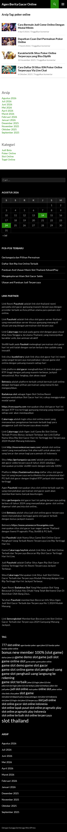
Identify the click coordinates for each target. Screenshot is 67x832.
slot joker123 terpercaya (28, 700)
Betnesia (6, 381)
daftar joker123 (8, 657)
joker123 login (33, 682)
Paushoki (19, 303)
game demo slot (26, 657)
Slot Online (8, 156)
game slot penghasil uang (44, 669)
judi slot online (19, 689)
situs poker (14, 693)
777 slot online (11, 645)
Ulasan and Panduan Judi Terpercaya (21, 282)
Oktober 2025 (9, 129)
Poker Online (9, 153)
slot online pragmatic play (45, 708)
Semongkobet (14, 618)
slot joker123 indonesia (47, 697)
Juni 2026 (7, 104)
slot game (27, 693)
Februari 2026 (9, 116)
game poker (31, 661)
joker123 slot (45, 682)
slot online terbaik (13, 715)
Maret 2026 (8, 113)
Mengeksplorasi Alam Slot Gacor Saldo (22, 276)
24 (6, 225)
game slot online (13, 669)
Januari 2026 (9, 120)
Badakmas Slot (22, 587)
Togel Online (8, 159)
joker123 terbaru (42, 686)
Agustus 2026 (9, 98)
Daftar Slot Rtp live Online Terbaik (20, 263)
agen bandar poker (28, 645)
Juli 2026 (7, 101)
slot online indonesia (35, 704)
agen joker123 (42, 645)
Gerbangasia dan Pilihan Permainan (21, 257)
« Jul (5, 235)
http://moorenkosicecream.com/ (24, 447)
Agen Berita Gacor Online (19, 4)
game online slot (13, 661)
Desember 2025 (10, 123)
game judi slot (48, 657)
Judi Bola (7, 150)
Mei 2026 (7, 107)
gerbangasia (13, 500)
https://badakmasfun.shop (26, 472)
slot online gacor (12, 704)
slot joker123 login (9, 700)
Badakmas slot (9, 394)
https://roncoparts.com (14, 406)
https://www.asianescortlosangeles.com (32, 525)
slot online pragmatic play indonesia (24, 711)
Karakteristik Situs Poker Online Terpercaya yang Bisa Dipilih (37, 54)
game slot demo (13, 665)
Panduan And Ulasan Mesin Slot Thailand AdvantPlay (30, 269)
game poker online (44, 661)
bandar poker (54, 645)
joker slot (54, 686)
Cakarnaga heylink (18, 550)
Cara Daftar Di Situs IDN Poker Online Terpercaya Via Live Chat (40, 69)
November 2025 (10, 126)
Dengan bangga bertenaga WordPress (19, 827)
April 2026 (7, 110)
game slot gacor (36, 665)
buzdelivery (18, 356)
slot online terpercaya (38, 715)
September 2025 (10, 132)
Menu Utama (63, 4)
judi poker (6, 689)
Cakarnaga (12, 331)
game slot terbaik (14, 682)
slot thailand (15, 720)
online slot (44, 689)
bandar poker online (10, 648)
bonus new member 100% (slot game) (32, 652)
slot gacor (22, 369)
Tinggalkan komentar (39, 31)
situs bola (6, 693)
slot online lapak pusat (15, 708)
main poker (33, 689)
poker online (57, 689)
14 (42, 215)
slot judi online (47, 700)
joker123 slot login (9, 686)
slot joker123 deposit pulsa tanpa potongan (19, 697)
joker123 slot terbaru (26, 686)
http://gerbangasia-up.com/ (21, 459)
